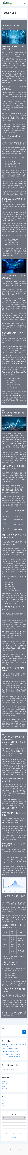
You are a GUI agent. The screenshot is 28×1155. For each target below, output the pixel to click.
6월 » (15, 1137)
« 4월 (12, 1137)
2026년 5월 (4, 1083)
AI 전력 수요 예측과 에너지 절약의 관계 (13, 737)
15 (17, 1127)
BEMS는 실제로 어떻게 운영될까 (10, 1048)
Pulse (3, 734)
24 (24, 1130)
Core (3, 410)
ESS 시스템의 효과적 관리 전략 (10, 26)
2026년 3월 (4, 1088)
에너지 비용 (12, 391)
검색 (3, 1028)
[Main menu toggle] (24, 3)
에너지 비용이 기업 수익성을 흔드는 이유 (13, 413)
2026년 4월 (4, 1086)
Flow (3, 23)
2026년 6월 (4, 1081)
